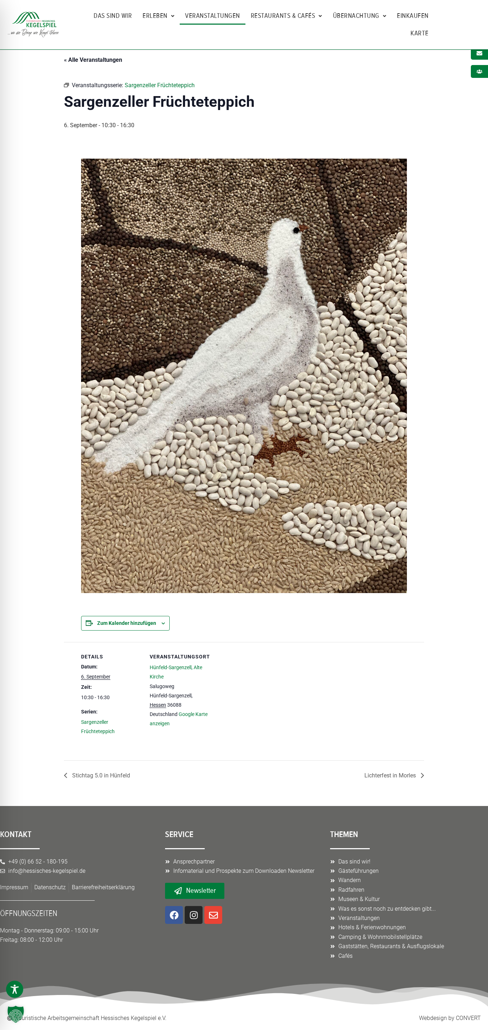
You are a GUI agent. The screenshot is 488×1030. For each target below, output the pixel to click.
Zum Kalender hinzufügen (126, 623)
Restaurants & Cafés (283, 15)
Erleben (155, 15)
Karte (419, 33)
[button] (15, 1014)
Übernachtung (356, 15)
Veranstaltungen (212, 15)
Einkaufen (413, 15)
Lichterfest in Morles (390, 775)
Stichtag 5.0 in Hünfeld (100, 775)
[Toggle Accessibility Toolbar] (14, 989)
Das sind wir (113, 15)
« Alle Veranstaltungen (93, 59)
